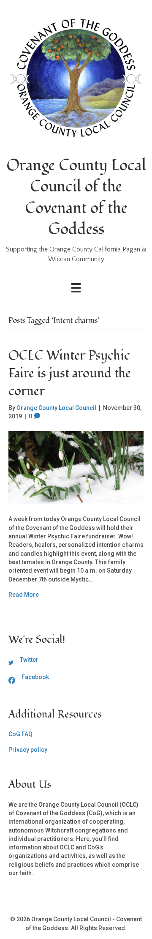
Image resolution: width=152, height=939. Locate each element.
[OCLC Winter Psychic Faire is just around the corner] (76, 467)
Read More (23, 594)
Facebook (35, 677)
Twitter (29, 659)
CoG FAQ (20, 734)
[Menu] (76, 287)
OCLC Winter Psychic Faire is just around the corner (69, 373)
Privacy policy (27, 749)
